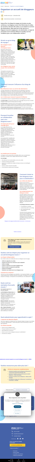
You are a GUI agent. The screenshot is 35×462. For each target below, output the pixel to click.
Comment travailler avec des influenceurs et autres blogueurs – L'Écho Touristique (19, 374)
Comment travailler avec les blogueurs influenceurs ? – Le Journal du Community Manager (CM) (20, 372)
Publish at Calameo (17, 231)
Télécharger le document (14, 246)
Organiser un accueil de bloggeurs (17, 6)
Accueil (2, 6)
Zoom (33, 41)
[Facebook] (18, 439)
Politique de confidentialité (17, 403)
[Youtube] (23, 439)
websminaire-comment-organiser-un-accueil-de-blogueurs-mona (13, 359)
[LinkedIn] (20, 439)
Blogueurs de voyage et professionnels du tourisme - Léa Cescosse (17, 221)
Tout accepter (17, 406)
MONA (30, 359)
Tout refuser (17, 413)
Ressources (7, 6)
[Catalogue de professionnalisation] (18, 460)
